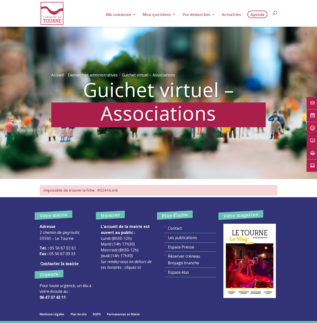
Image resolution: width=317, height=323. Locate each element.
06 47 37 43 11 (53, 297)
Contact (175, 228)
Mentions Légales (52, 314)
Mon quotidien (157, 15)
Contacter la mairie (59, 263)
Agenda (257, 14)
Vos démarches (196, 15)
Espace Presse (181, 247)
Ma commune (118, 15)
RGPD (97, 314)
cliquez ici (133, 267)
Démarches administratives (93, 75)
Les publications (182, 237)
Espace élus (178, 272)
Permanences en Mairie (123, 314)
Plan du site (79, 314)
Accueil (57, 75)
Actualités (231, 15)
